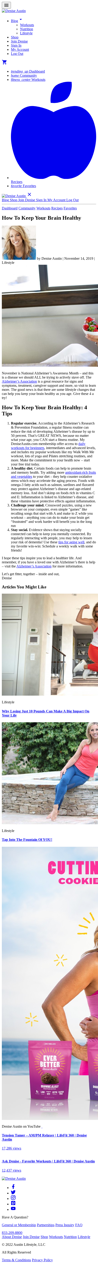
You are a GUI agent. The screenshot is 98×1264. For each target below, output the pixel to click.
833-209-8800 (12, 1233)
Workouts (27, 25)
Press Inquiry (64, 1225)
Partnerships (45, 1225)
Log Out (17, 54)
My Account (20, 49)
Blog (17, 21)
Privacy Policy (42, 1260)
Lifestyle (26, 33)
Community (24, 75)
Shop (14, 37)
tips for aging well (71, 542)
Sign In (16, 45)
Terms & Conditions (16, 1260)
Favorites (23, 186)
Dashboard (28, 71)
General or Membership (19, 1225)
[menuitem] (58, 25)
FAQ (79, 1225)
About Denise (12, 1237)
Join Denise (19, 41)
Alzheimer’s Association (19, 381)
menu (6, 5)
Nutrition (26, 29)
